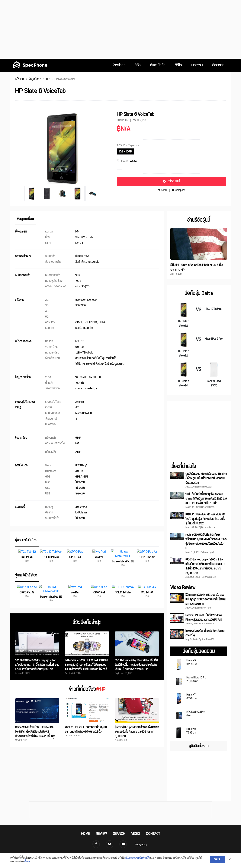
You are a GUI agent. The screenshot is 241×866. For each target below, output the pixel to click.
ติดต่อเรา (218, 65)
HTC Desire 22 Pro (195, 713)
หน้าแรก (19, 79)
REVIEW (101, 833)
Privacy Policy (141, 844)
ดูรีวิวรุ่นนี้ (174, 181)
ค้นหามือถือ (157, 65)
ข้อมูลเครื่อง (25, 219)
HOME (85, 833)
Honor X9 (191, 662)
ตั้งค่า (27, 861)
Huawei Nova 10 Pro (196, 679)
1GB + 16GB (125, 151)
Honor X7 (191, 696)
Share (164, 190)
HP (47, 79)
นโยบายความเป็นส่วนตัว (137, 857)
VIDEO (135, 833)
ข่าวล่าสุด (119, 65)
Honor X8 (191, 730)
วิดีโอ (178, 65)
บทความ (197, 65)
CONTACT (153, 833)
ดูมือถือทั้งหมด (198, 746)
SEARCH (119, 833)
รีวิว (138, 65)
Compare (180, 190)
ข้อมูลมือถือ (35, 79)
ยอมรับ (217, 859)
